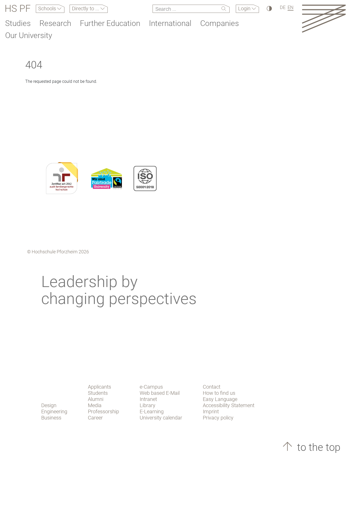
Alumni (95, 399)
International (170, 23)
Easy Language (220, 399)
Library (147, 405)
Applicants (99, 387)
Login (245, 8)
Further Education (110, 23)
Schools (47, 8)
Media (95, 405)
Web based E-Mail (160, 393)
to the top (317, 447)
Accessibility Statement (228, 405)
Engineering (54, 411)
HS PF (18, 9)
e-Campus (151, 387)
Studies (18, 23)
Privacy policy (218, 418)
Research (55, 23)
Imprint (211, 411)
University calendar (161, 418)
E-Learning (152, 411)
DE (283, 7)
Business (51, 418)
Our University (28, 35)
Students (98, 393)
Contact (211, 387)
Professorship (103, 411)
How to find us (219, 393)
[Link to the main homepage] (324, 18)
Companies (219, 23)
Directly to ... (86, 8)
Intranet (148, 399)
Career (95, 418)
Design (48, 405)
